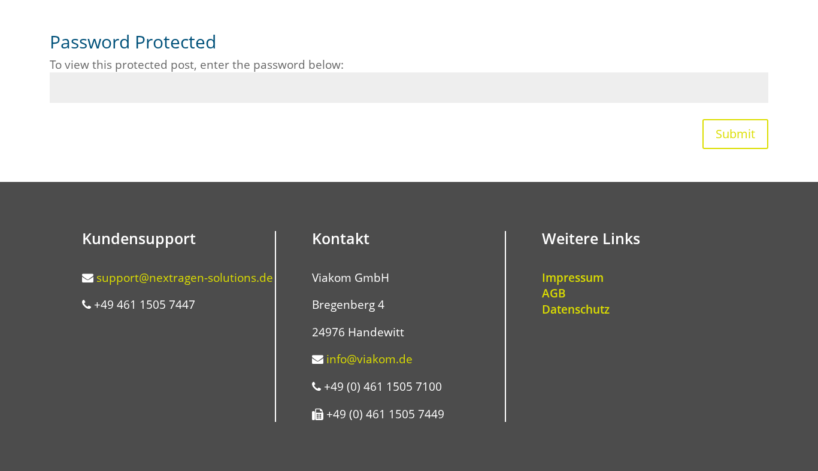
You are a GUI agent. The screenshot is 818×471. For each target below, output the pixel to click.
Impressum (573, 277)
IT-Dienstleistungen (680, 25)
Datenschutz (576, 309)
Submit (735, 134)
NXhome (424, 25)
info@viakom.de (369, 359)
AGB (554, 293)
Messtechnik (579, 25)
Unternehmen (491, 25)
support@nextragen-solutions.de (184, 277)
